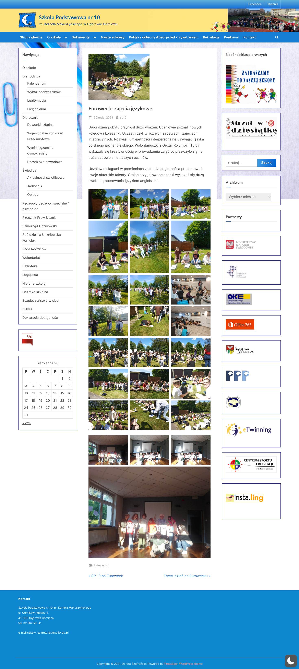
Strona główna (31, 37)
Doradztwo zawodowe (44, 162)
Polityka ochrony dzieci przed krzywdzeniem (163, 37)
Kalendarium (36, 83)
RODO (27, 309)
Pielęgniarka (36, 109)
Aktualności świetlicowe (45, 177)
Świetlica (29, 170)
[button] (291, 661)
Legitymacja (36, 100)
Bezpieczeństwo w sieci (40, 300)
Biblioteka (30, 266)
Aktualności (101, 565)
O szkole (54, 37)
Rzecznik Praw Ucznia (39, 217)
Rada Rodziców (34, 249)
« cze (26, 423)
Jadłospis (34, 186)
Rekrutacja (211, 37)
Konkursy (231, 37)
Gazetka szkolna (35, 292)
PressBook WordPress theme (183, 663)
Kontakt (249, 37)
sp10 (123, 117)
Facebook (255, 4)
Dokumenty (81, 37)
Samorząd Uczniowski (39, 226)
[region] (251, 84)
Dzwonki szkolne (40, 125)
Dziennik (272, 4)
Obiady (32, 195)
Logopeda (30, 275)
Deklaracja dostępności (40, 317)
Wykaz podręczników (44, 92)
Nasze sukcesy (112, 37)
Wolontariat (31, 258)
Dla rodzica (31, 76)
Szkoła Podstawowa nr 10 (69, 17)
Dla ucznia (30, 117)
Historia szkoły (33, 283)
